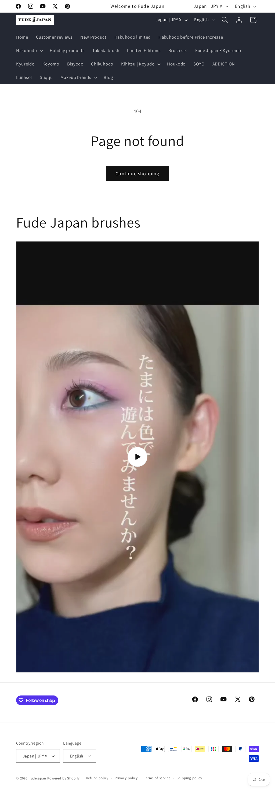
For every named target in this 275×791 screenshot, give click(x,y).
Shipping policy (189, 778)
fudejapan (38, 778)
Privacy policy (126, 778)
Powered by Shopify (63, 778)
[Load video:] (137, 456)
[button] (29, 50)
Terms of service (157, 778)
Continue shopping (137, 173)
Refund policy (97, 778)
